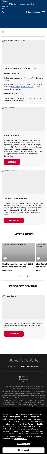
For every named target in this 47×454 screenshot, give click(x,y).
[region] (23, 430)
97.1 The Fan (15, 87)
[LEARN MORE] (23, 182)
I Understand (23, 450)
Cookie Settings (23, 444)
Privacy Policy (27, 424)
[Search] (3, 12)
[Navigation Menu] (43, 12)
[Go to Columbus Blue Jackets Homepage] (22, 4)
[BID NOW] (23, 119)
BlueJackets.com (27, 87)
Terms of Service (20, 439)
